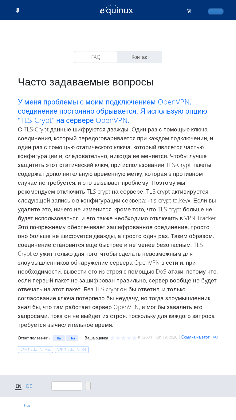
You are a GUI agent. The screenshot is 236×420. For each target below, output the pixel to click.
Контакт (140, 57)
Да (59, 338)
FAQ (95, 57)
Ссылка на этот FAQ (199, 337)
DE (29, 386)
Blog (27, 405)
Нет (72, 338)
